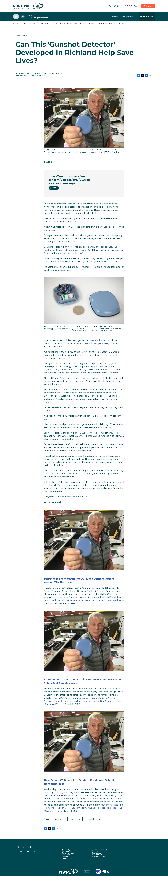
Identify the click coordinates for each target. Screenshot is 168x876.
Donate (149, 6)
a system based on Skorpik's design (92, 343)
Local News (21, 36)
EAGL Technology (89, 433)
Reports (65, 859)
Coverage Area (68, 853)
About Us (65, 849)
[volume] (23, 16)
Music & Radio (47, 24)
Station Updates (98, 857)
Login (117, 6)
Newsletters (97, 855)
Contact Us (96, 853)
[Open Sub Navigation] (21, 24)
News (16, 24)
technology (75, 819)
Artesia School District (100, 340)
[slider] (26, 16)
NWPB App (132, 6)
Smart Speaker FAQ (100, 849)
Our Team (66, 855)
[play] (16, 16)
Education (66, 24)
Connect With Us (69, 851)
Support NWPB (107, 24)
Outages (122, 24)
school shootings (93, 819)
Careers (65, 857)
